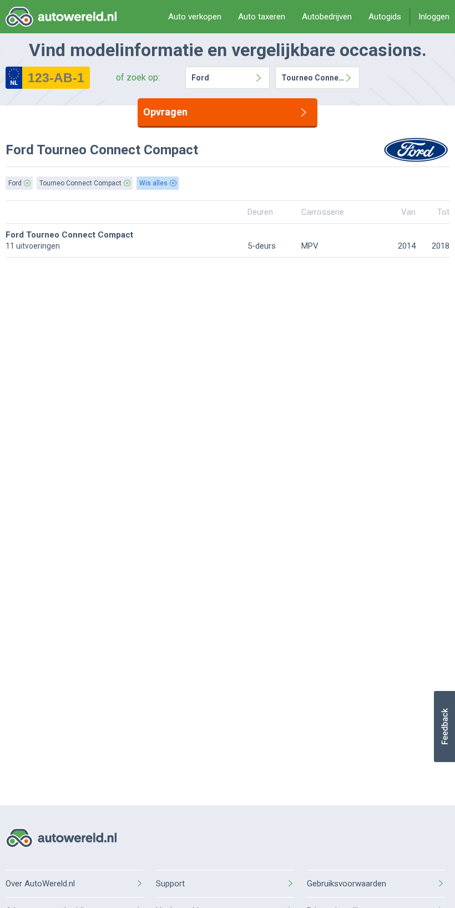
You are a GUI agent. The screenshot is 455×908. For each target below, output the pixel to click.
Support (170, 884)
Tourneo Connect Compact (313, 77)
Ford (200, 77)
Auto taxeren (261, 17)
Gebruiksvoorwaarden (346, 884)
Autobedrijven (327, 17)
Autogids (384, 17)
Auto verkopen (194, 17)
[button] (444, 726)
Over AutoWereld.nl (40, 884)
